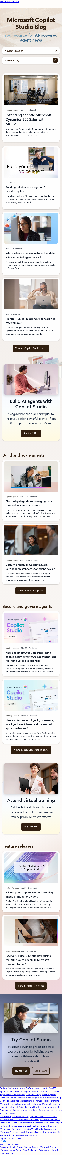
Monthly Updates (13, 648)
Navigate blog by (14, 51)
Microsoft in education (10, 1104)
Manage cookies (7, 1150)
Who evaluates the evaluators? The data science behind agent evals (30, 255)
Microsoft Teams (31, 1119)
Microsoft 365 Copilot (50, 1119)
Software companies (21, 1129)
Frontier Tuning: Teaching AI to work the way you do (30, 320)
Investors (47, 1132)
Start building (30, 433)
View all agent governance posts (30, 750)
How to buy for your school (46, 1107)
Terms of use (21, 1150)
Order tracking (54, 1097)
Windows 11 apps (33, 1094)
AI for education (7, 1113)
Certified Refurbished (9, 1101)
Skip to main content (9, 1)
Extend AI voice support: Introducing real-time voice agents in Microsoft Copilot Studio (28, 959)
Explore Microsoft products (12, 1094)
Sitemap (27, 1147)
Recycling (55, 1150)
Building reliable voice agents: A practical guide (25, 189)
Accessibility (18, 1135)
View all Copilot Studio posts (31, 348)
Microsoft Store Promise (31, 1101)
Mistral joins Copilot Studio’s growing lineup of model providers (29, 894)
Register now (31, 826)
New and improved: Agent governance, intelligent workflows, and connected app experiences (30, 724)
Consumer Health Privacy (11, 1147)
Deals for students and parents (47, 1110)
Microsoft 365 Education (21, 1107)
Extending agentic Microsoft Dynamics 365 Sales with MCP (28, 119)
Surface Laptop (18, 1088)
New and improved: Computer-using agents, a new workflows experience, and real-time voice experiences (31, 656)
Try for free (21, 1071)
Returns (43, 1097)
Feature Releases (12, 888)
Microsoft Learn (46, 1123)
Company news (16, 1132)
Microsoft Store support (28, 1097)
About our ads (6, 1153)
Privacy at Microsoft (33, 1132)
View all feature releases (31, 985)
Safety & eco (45, 1150)
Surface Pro (5, 1088)
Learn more (41, 1071)
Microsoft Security (20, 1116)
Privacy (53, 1147)
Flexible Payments (51, 1101)
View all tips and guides (31, 590)
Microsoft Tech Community (35, 1126)
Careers (47, 1129)
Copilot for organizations (25, 1091)
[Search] (55, 60)
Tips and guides (12, 110)
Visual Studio (37, 1129)
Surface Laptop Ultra (35, 1088)
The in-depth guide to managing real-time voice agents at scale (29, 503)
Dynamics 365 (36, 1116)
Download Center (8, 1097)
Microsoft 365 (50, 1116)
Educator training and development (16, 1110)
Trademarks (33, 1150)
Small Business (6, 1123)
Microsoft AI (5, 1116)
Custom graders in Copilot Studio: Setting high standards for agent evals (29, 566)
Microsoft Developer (29, 1123)
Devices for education (32, 1104)
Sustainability (31, 1135)
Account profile (49, 1094)
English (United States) (10, 1138)
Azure (16, 1123)
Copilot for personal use (48, 1091)
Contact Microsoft (40, 1147)
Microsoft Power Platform (12, 1119)
